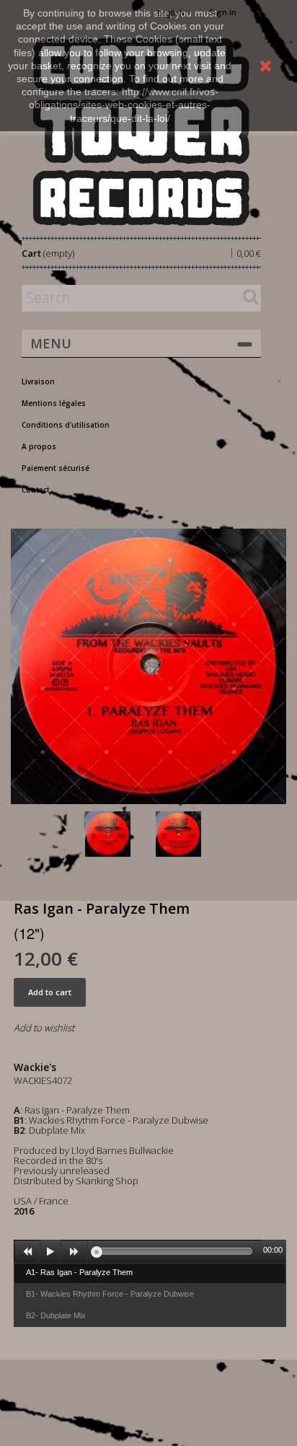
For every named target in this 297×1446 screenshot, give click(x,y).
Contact (36, 490)
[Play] (50, 1252)
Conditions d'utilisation (66, 425)
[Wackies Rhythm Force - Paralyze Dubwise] (188, 834)
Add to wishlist (44, 1027)
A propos (39, 446)
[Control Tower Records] (141, 132)
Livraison (38, 381)
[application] (150, 1251)
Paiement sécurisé (55, 468)
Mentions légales (54, 403)
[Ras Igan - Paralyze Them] (117, 834)
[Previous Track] (27, 1252)
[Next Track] (74, 1252)
